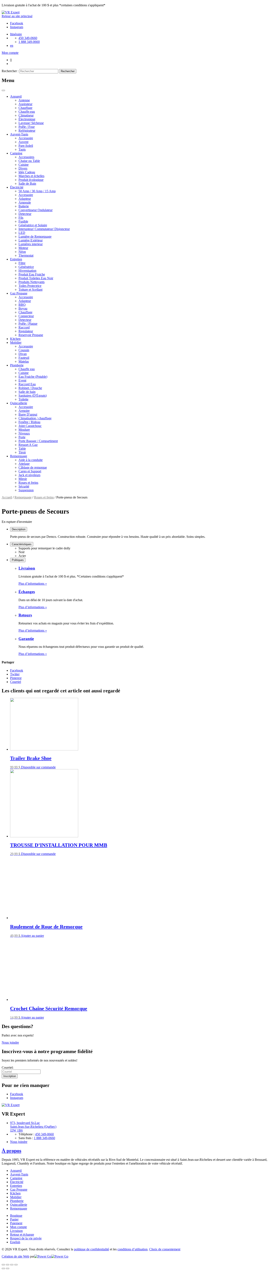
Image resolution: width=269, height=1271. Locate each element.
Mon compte (18, 1227)
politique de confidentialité (91, 1249)
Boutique (16, 1215)
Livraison (26, 568)
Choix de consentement (164, 1249)
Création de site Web (15, 1256)
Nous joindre (10, 1042)
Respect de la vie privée (26, 1238)
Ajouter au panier (32, 935)
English (15, 1242)
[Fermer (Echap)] (3, 1264)
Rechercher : (10, 71)
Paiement (16, 1223)
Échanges (26, 592)
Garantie (26, 638)
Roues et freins (44, 497)
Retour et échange (22, 1234)
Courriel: (7, 1067)
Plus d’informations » (32, 583)
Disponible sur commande (38, 767)
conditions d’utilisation (132, 1249)
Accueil (7, 497)
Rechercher (68, 71)
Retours (25, 615)
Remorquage (23, 497)
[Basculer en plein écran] (11, 1264)
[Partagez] (7, 1264)
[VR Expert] (11, 12)
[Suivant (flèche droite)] (7, 1268)
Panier (14, 1219)
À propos (11, 1150)
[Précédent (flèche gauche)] (3, 1268)
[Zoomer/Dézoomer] (16, 1264)
